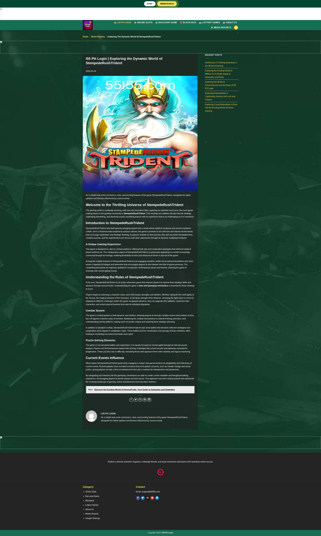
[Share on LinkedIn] (149, 400)
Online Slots (144, 22)
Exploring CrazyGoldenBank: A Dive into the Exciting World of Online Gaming (221, 107)
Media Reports (222, 27)
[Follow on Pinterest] (152, 498)
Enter (149, 4)
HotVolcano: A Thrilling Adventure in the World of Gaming (221, 64)
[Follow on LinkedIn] (157, 498)
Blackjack (189, 22)
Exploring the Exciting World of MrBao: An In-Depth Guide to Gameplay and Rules (218, 74)
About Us (231, 22)
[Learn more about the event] (160, 14)
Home (85, 37)
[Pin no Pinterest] (145, 400)
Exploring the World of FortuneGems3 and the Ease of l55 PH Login (220, 85)
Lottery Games (211, 22)
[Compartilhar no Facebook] (131, 400)
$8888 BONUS (167, 4)
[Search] (236, 28)
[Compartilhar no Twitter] (136, 400)
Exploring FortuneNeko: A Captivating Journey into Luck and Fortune (220, 96)
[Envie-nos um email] (147, 498)
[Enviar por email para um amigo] (140, 400)
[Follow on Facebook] (138, 498)
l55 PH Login (124, 22)
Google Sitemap (92, 518)
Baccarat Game (167, 22)
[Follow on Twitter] (143, 498)
